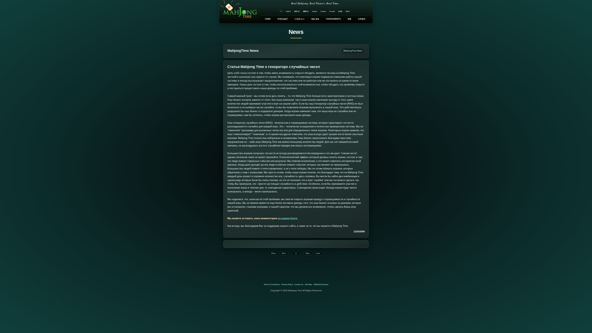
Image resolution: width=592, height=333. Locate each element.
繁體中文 (306, 11)
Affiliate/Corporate (320, 284)
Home (268, 19)
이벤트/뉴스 (299, 19)
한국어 (348, 11)
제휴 (349, 19)
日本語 (340, 11)
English (288, 11)
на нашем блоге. (288, 218)
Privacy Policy (287, 284)
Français (323, 11)
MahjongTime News (352, 51)
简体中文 (297, 11)
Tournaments (333, 19)
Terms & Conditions (272, 284)
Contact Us (298, 284)
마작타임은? (282, 19)
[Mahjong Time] (238, 11)
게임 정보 (315, 19)
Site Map (308, 284)
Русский (332, 11)
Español (314, 11)
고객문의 (361, 19)
